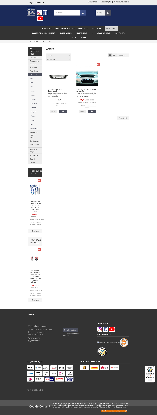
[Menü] (153, 367)
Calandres (110, 28)
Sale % (73, 37)
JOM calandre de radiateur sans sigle (86, 90)
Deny (118, 411)
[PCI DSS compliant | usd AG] (124, 342)
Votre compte (106, 2)
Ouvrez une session (121, 2)
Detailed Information (108, 411)
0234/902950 (35, 338)
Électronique (81, 33)
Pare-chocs (96, 28)
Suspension (46, 28)
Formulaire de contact (38, 326)
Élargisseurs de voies (64, 28)
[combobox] (36, 3)
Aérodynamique (103, 33)
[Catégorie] (92, 33)
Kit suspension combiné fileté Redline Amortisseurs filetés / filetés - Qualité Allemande (35, 276)
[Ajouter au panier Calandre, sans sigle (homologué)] (63, 111)
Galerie (83, 37)
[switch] (150, 380)
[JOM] (31, 11)
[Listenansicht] (110, 55)
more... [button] (53, 111)
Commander (92, 2)
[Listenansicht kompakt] (114, 55)
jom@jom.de (35, 341)
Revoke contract (70, 330)
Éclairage (82, 28)
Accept (124, 411)
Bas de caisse (65, 33)
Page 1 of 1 (123, 55)
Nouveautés (120, 33)
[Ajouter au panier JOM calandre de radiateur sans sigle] (92, 111)
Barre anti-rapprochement (43, 33)
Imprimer (66, 336)
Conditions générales (71, 333)
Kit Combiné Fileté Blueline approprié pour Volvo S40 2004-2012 (35, 206)
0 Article (100, 13)
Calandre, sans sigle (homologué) (55, 90)
